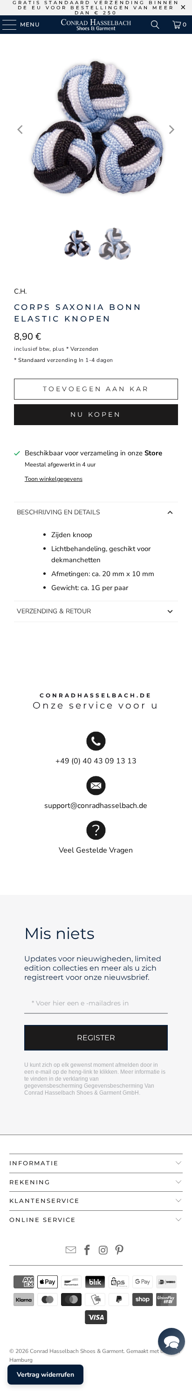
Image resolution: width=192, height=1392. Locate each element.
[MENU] (5, 24)
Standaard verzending (47, 360)
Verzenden (84, 349)
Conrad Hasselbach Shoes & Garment (76, 1351)
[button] (171, 1341)
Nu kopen (95, 414)
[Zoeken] (155, 24)
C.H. (20, 291)
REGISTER (96, 1037)
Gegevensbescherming (113, 1086)
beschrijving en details (58, 512)
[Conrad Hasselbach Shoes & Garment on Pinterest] (120, 1251)
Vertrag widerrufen (45, 1374)
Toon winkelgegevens (53, 479)
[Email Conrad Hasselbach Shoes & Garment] (71, 1251)
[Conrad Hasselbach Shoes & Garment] (96, 24)
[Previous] (21, 129)
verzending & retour (54, 611)
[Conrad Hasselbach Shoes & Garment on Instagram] (103, 1251)
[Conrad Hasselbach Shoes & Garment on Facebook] (88, 1251)
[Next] (171, 129)
